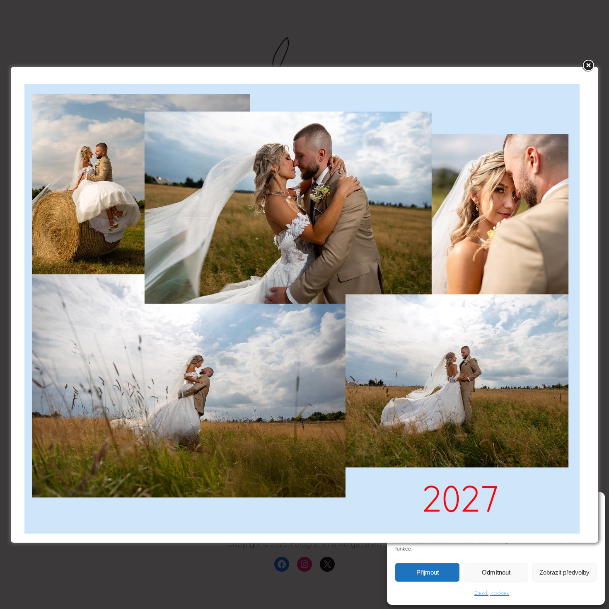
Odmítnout (496, 572)
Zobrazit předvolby (564, 572)
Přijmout (427, 572)
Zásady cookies (492, 593)
